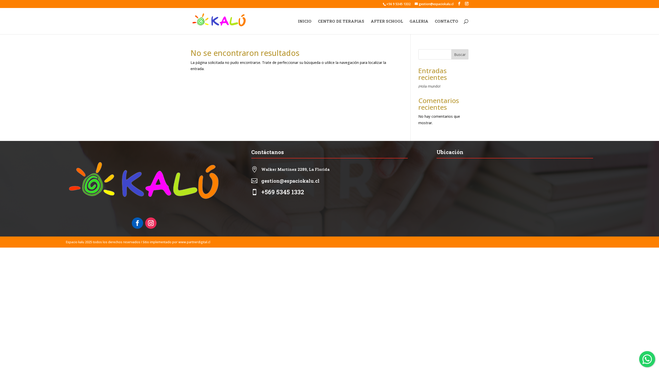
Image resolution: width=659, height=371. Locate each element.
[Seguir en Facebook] (137, 223)
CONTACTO (446, 21)
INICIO (304, 21)
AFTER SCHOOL (387, 21)
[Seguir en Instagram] (151, 223)
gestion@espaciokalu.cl (290, 181)
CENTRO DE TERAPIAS (341, 21)
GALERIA (419, 21)
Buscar (460, 54)
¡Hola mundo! (429, 86)
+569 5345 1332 (282, 192)
